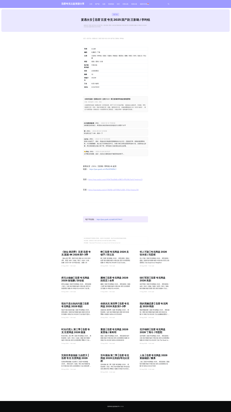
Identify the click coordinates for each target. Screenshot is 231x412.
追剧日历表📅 (144, 4)
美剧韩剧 (111, 4)
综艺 (118, 4)
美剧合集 (134, 4)
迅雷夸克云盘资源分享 (72, 4)
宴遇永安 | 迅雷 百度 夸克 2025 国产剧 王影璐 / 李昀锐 (108, 38)
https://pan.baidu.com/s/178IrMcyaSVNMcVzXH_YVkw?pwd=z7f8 (113, 189)
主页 (90, 4)
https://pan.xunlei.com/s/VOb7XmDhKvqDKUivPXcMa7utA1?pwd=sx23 (115, 179)
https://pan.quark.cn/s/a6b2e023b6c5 (109, 219)
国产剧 (97, 4)
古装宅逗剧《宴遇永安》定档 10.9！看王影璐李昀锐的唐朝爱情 (107, 99)
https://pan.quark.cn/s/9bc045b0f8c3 (103, 169)
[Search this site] (168, 4)
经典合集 (125, 4)
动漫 (103, 4)
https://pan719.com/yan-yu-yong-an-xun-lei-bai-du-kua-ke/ (104, 243)
